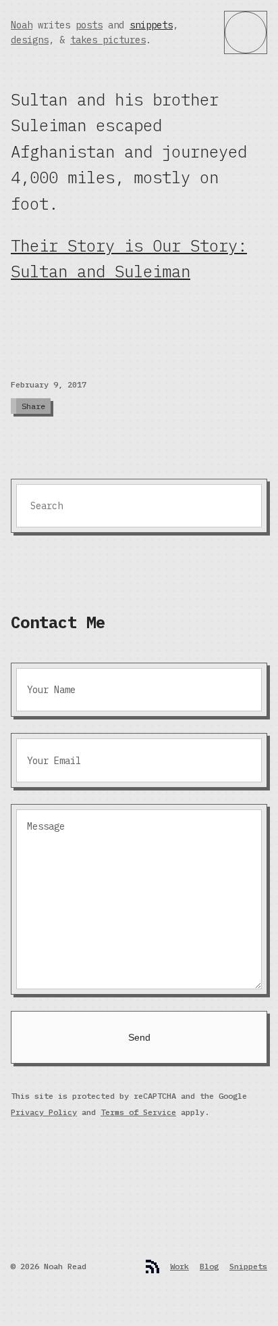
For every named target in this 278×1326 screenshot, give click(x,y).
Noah (21, 25)
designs (30, 40)
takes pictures (108, 40)
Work (179, 1266)
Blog (209, 1266)
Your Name (51, 690)
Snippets (248, 1266)
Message (46, 826)
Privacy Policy (44, 1112)
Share (33, 406)
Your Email (54, 760)
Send (139, 1037)
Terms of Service (138, 1112)
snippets (151, 25)
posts (89, 25)
